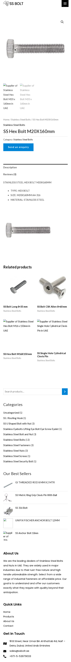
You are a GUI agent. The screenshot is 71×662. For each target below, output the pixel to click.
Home (6, 119)
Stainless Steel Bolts (21, 119)
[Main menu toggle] (65, 3)
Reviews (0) (9, 174)
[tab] (35, 167)
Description (10, 167)
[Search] (65, 391)
